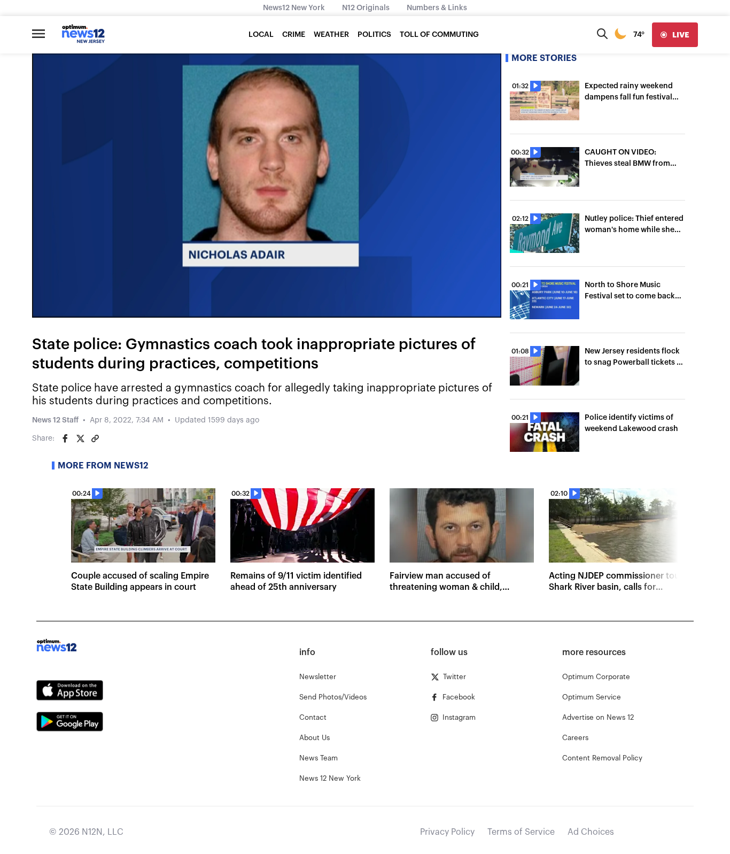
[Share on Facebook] (65, 438)
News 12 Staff (55, 420)
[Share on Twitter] (80, 438)
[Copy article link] (95, 438)
